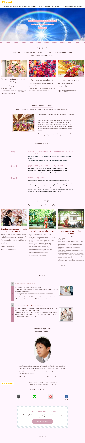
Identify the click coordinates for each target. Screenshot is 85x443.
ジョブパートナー (36, 376)
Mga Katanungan (32, 6)
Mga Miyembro (14, 6)
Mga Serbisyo (5, 6)
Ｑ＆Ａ (53, 6)
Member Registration (42, 421)
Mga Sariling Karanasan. (44, 6)
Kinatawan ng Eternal (61, 6)
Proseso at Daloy (23, 6)
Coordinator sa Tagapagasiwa (75, 6)
